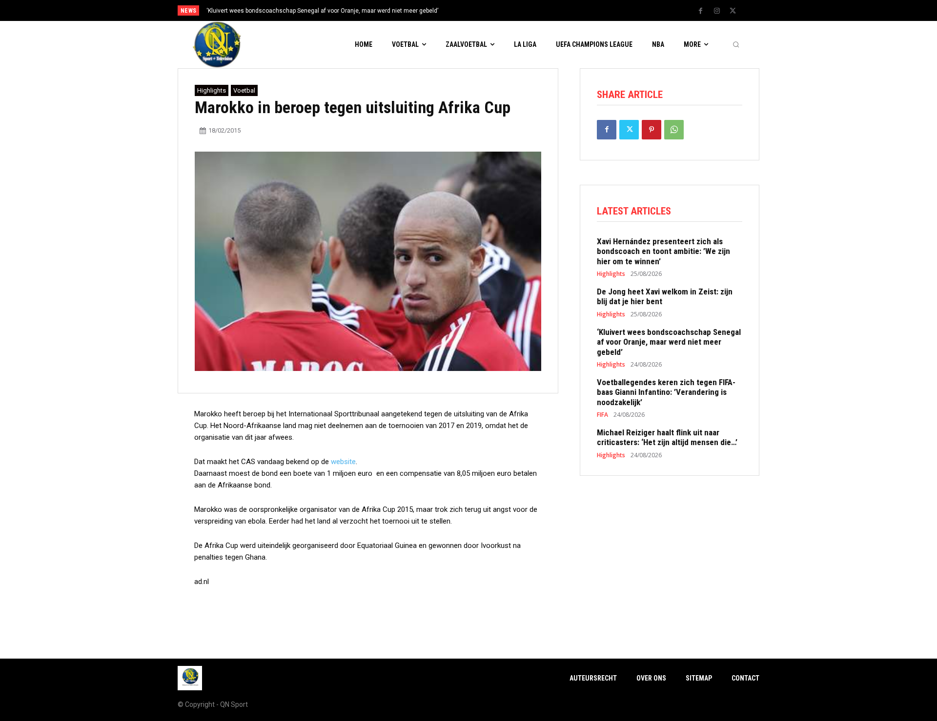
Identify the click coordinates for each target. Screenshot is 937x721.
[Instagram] (717, 11)
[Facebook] (701, 11)
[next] (501, 10)
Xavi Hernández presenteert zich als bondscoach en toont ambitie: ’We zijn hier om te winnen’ (663, 251)
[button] (736, 45)
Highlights (211, 90)
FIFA (602, 415)
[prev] (485, 10)
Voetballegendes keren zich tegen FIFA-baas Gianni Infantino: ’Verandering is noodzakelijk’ (666, 392)
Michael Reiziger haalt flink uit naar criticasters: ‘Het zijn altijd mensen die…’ (667, 437)
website (343, 461)
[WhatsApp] (674, 129)
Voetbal (244, 90)
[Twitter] (733, 11)
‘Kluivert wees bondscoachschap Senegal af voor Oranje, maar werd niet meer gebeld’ (322, 10)
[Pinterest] (651, 129)
